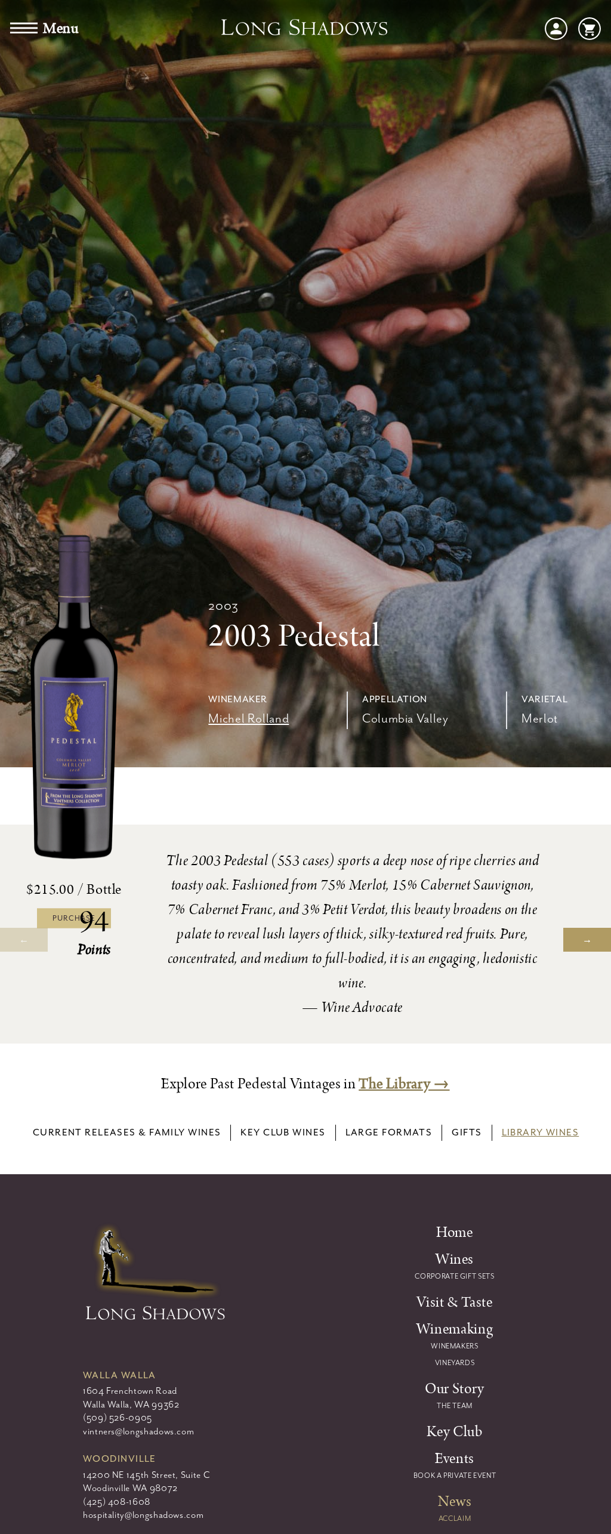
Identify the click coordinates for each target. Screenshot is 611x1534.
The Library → (404, 1084)
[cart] (589, 28)
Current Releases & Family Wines (127, 1132)
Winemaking (454, 1329)
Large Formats (389, 1132)
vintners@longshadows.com (138, 1431)
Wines (455, 1259)
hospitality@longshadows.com (143, 1515)
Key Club (454, 1432)
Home (454, 1232)
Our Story (455, 1389)
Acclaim (455, 1518)
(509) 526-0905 (117, 1418)
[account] (556, 28)
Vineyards (455, 1363)
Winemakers (454, 1346)
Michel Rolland (248, 718)
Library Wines (540, 1132)
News (455, 1502)
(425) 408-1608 (116, 1502)
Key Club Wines (282, 1132)
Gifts (467, 1132)
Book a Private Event (454, 1475)
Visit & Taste (454, 1302)
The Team (455, 1405)
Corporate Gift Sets (454, 1276)
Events (454, 1459)
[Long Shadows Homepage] (305, 29)
